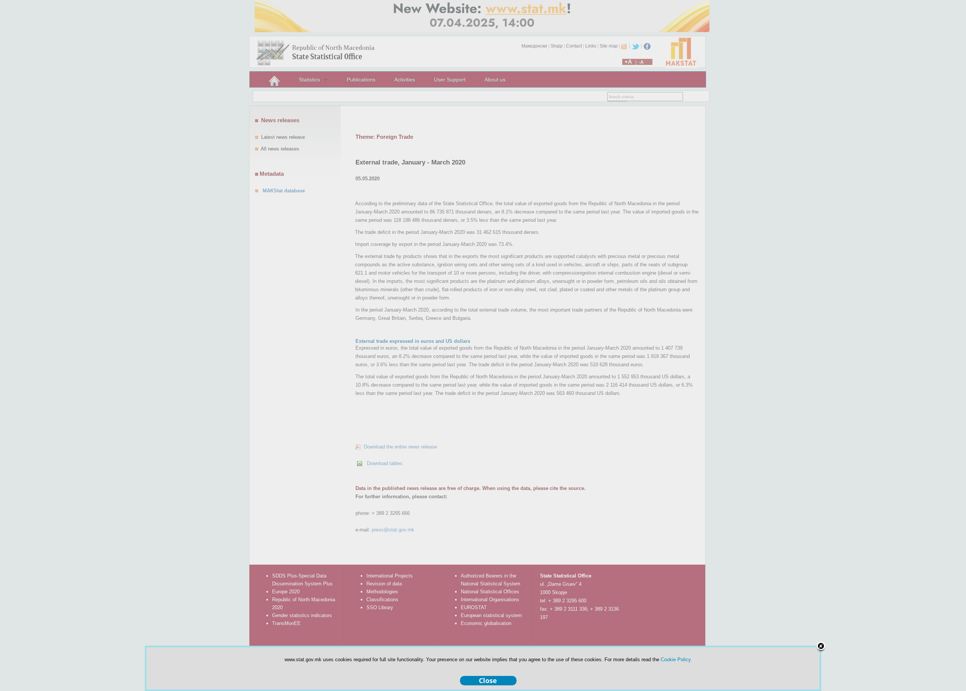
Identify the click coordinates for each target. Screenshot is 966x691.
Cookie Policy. (676, 659)
